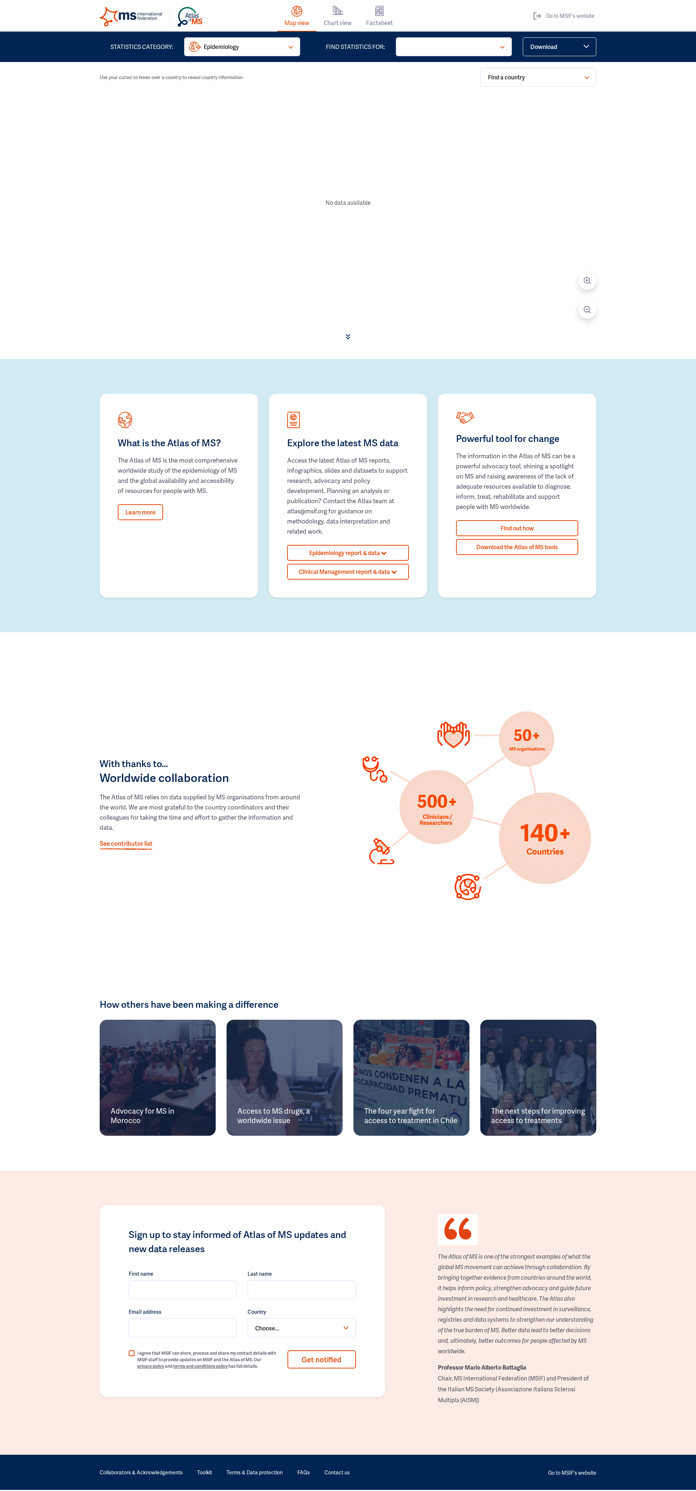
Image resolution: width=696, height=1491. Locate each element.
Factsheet (379, 22)
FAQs (303, 1472)
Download (543, 46)
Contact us (337, 1472)
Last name (260, 1273)
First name (141, 1273)
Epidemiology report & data (345, 552)
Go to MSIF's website (570, 15)
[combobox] (302, 1327)
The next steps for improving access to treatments (538, 1115)
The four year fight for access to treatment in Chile (410, 1115)
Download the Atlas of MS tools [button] (517, 547)
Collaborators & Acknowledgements (141, 1472)
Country (257, 1311)
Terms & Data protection (255, 1472)
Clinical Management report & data (345, 571)
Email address (145, 1311)
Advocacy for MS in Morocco (142, 1115)
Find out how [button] (517, 528)
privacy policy (150, 1366)
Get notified (321, 1359)
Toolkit (204, 1472)
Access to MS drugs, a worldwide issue (273, 1115)
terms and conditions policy (200, 1366)
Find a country (506, 77)
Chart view (338, 22)
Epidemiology (221, 46)
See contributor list (126, 843)
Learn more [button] (140, 512)
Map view (297, 22)
